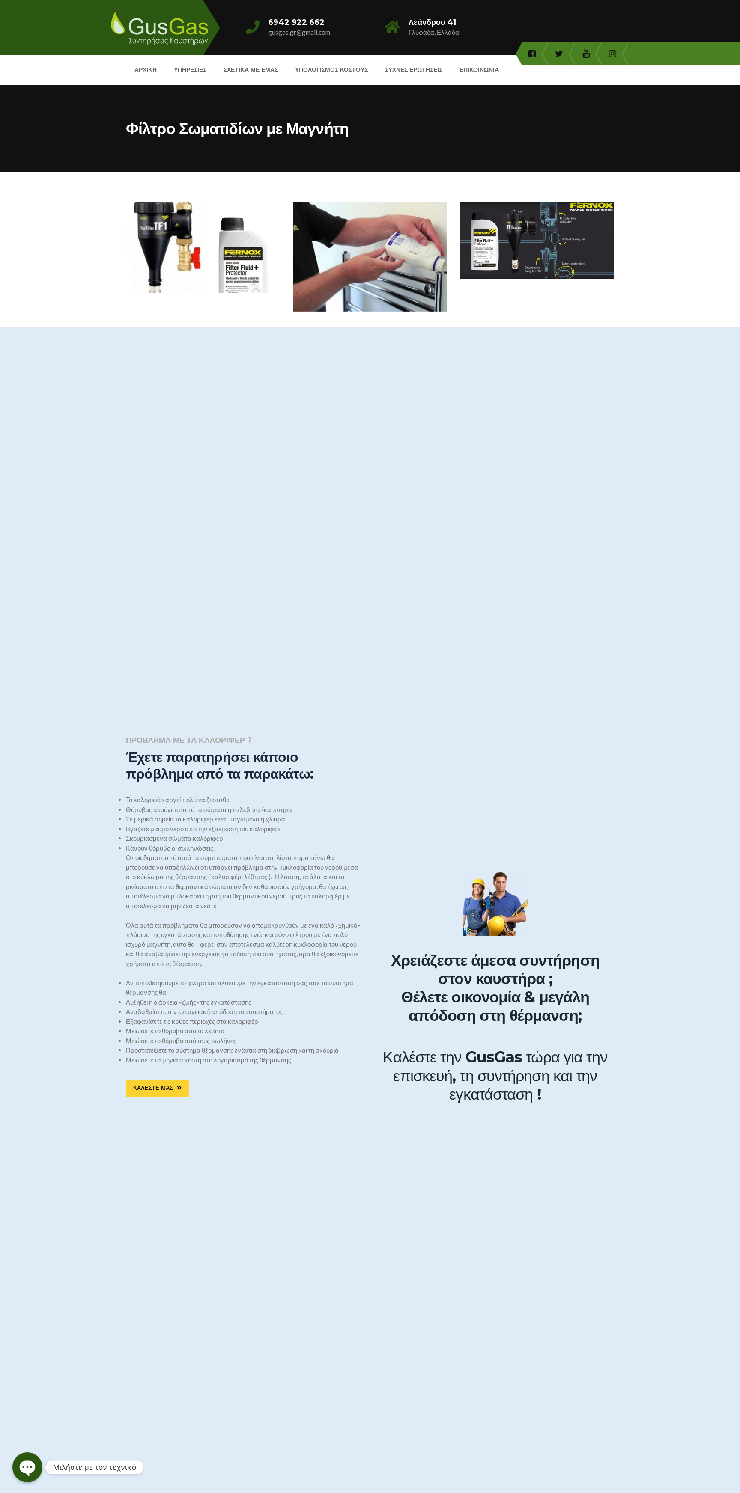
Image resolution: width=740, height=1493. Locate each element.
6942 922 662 (296, 22)
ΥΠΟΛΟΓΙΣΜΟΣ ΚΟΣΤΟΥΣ (331, 70)
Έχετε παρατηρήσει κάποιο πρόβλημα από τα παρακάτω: (219, 765)
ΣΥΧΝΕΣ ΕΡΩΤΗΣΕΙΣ (413, 70)
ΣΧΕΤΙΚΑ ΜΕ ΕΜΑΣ (251, 70)
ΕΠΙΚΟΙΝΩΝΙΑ (479, 70)
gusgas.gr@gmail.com (299, 32)
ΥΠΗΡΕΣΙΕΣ (190, 70)
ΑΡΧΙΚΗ (145, 70)
